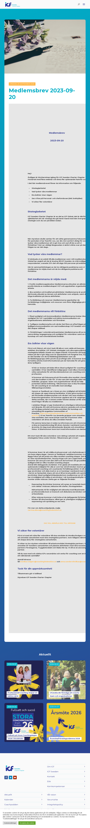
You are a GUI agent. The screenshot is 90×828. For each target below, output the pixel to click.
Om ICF (50, 767)
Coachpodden (11, 804)
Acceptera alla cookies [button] (27, 823)
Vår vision (51, 795)
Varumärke (52, 800)
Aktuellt (8, 795)
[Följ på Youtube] (15, 777)
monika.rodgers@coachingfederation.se (38, 562)
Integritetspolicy (55, 804)
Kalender (8, 800)
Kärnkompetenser (56, 786)
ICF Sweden (52, 771)
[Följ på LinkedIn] (10, 777)
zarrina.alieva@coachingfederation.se (44, 510)
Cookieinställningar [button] (10, 823)
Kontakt (51, 776)
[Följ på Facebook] (6, 777)
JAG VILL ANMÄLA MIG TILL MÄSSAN (59, 523)
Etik (49, 781)
